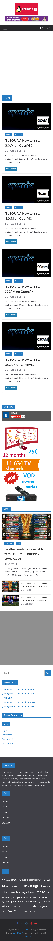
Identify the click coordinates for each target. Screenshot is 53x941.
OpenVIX (8, 135)
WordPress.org (8, 743)
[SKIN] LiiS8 (7, 698)
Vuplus (19, 911)
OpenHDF (35, 898)
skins (4, 906)
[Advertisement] (26, 67)
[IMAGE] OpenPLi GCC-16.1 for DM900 (18, 706)
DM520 (24, 880)
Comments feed (9, 739)
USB (3, 912)
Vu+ (11, 911)
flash (18, 892)
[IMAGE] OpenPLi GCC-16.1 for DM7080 (18, 702)
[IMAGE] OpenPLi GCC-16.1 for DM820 (18, 689)
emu (26, 886)
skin (48, 901)
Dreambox (9, 886)
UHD (26, 906)
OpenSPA (5, 902)
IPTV (47, 893)
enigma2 (37, 885)
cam (13, 879)
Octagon (11, 897)
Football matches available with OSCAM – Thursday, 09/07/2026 (24, 554)
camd (18, 879)
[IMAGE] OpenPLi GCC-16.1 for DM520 (18, 693)
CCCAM (5, 801)
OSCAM (5, 806)
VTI (7, 912)
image (40, 891)
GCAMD (5, 817)
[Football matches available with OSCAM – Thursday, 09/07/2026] (26, 527)
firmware (9, 892)
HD (33, 892)
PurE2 (43, 902)
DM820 (34, 880)
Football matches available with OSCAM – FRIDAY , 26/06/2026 (34, 598)
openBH (28, 898)
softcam (12, 906)
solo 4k (20, 906)
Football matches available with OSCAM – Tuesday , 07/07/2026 (34, 584)
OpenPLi (44, 897)
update (34, 906)
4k (3, 879)
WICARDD (6, 823)
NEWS (18, 544)
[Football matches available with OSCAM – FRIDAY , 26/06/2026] (10, 601)
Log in (4, 730)
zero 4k (26, 912)
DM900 (40, 880)
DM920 (47, 879)
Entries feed (7, 735)
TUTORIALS (18, 135)
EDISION (20, 886)
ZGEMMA (33, 912)
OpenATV (20, 897)
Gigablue (27, 892)
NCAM (4, 812)
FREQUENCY (9, 544)
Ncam (4, 897)
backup (8, 880)
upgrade (43, 906)
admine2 (22, 151)
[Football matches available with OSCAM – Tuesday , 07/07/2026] (10, 587)
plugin (39, 902)
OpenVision (15, 901)
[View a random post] (48, 28)
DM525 (29, 880)
